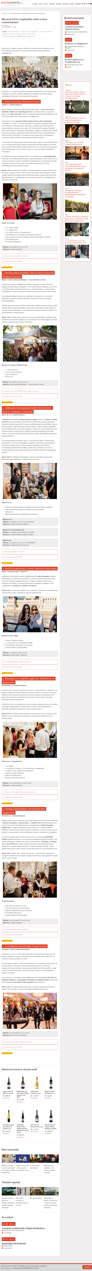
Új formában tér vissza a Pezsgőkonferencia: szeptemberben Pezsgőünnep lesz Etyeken (75, 193)
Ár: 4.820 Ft (48, 1131)
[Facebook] (87, 3)
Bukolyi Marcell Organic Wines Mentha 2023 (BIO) (50, 1127)
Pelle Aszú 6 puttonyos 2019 (36, 1092)
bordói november (14, 31)
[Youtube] (91, 3)
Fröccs (46, 3)
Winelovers (5, 25)
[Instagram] (89, 3)
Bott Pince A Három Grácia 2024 (37, 1126)
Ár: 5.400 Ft (6, 1131)
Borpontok (66, 3)
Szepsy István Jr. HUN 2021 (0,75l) (8, 1092)
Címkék (4, 31)
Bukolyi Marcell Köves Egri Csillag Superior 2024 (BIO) (22, 1094)
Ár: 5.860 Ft (6, 1096)
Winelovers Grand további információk (15, 256)
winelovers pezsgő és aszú (11, 34)
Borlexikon (78, 3)
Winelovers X (31, 36)
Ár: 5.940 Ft (48, 1096)
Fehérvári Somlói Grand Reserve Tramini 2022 (8, 1127)
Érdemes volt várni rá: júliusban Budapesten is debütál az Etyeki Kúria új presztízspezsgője (76, 218)
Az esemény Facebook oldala (12, 261)
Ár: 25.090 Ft (35, 1096)
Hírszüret (52, 3)
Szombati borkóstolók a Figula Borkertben (23, 1228)
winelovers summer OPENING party (14, 36)
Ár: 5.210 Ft (34, 1129)
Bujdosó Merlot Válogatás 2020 (50, 1092)
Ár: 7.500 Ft (20, 1099)
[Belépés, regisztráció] (83, 3)
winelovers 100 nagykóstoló (30, 31)
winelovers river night (28, 34)
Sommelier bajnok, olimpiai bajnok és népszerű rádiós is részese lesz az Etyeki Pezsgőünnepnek (75, 94)
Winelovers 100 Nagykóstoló (76, 43)
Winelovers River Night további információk (17, 662)
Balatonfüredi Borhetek (14, 1243)
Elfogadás (87, 1267)
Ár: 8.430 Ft (20, 1135)
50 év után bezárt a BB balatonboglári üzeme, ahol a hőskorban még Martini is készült (75, 166)
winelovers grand (45, 31)
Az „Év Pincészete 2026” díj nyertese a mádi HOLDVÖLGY (75, 241)
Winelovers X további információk (14, 552)
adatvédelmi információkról (22, 1268)
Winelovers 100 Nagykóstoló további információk (19, 792)
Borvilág (35, 3)
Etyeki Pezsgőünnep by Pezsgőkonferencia (74, 60)
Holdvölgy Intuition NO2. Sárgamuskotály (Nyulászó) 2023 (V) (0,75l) (23, 1128)
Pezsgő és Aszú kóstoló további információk (17, 1042)
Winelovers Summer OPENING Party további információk (21, 391)
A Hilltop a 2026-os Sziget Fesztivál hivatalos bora (74, 142)
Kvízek (72, 3)
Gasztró (41, 3)
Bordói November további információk (15, 929)
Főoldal (4, 13)
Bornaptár (59, 3)
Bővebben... (6, 1098)
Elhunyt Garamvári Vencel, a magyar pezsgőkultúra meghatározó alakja (75, 119)
